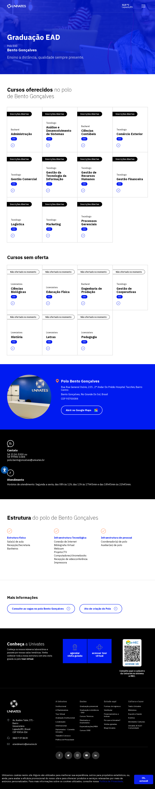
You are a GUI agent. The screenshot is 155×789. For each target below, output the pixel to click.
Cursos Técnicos (87, 716)
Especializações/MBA (89, 726)
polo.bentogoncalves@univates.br (26, 459)
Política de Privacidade (111, 781)
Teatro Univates (134, 706)
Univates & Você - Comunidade (135, 726)
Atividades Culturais (136, 722)
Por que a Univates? (112, 720)
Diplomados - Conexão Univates (65, 730)
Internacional (61, 725)
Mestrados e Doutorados (85, 721)
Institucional (61, 706)
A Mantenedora (62, 710)
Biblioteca (132, 710)
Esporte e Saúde (135, 714)
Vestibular (108, 710)
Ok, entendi (143, 779)
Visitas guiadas (110, 724)
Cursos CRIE (85, 730)
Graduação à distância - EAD (89, 711)
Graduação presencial (89, 706)
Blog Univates (109, 728)
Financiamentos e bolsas (111, 715)
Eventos (131, 718)
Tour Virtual (60, 714)
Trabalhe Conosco (63, 735)
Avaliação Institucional (65, 718)
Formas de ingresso (112, 706)
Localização (60, 722)
